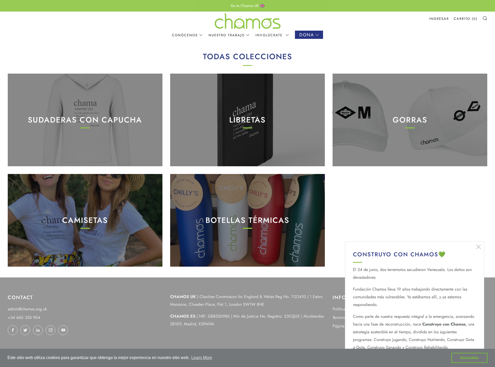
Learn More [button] (201, 357)
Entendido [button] (469, 358)
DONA (306, 35)
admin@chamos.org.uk (27, 309)
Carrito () (465, 18)
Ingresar (439, 18)
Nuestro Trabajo (227, 35)
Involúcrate (269, 35)
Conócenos (185, 35)
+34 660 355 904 (24, 317)
